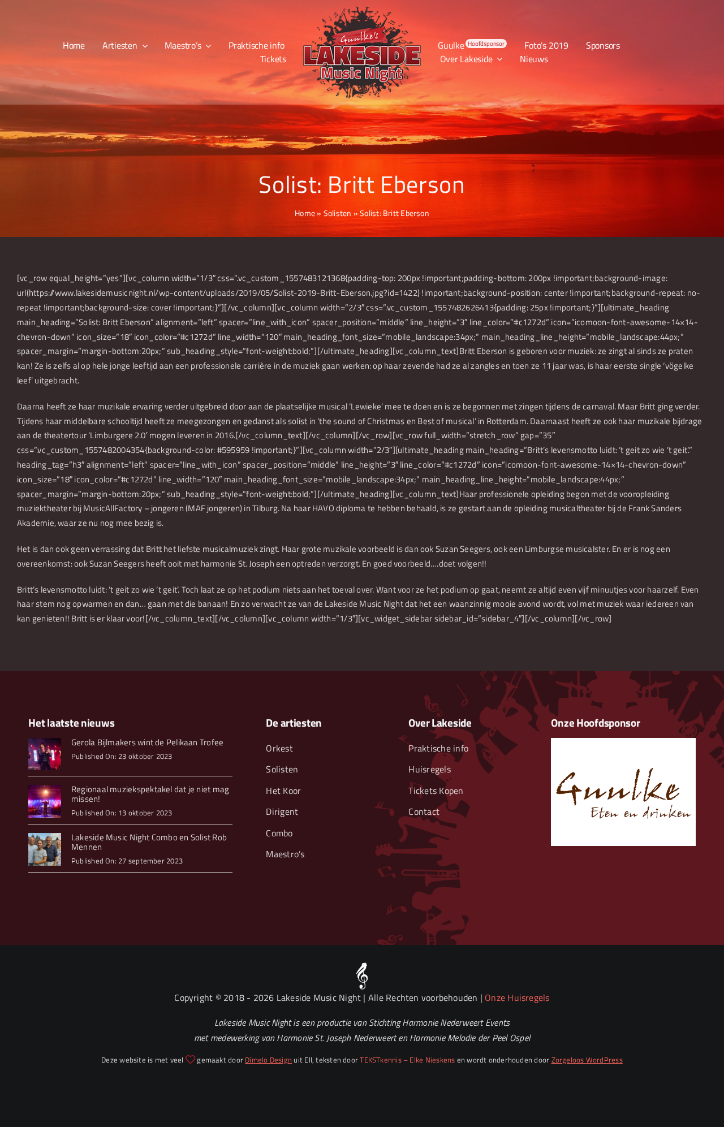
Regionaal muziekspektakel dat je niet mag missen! (150, 794)
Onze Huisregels (517, 997)
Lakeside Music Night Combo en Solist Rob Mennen (149, 842)
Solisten (338, 213)
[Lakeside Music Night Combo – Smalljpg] (44, 837)
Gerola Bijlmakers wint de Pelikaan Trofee (147, 742)
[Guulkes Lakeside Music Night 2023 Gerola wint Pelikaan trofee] (44, 742)
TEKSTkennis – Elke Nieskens (407, 1059)
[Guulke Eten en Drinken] (623, 742)
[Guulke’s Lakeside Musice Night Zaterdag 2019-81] (44, 789)
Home (305, 213)
